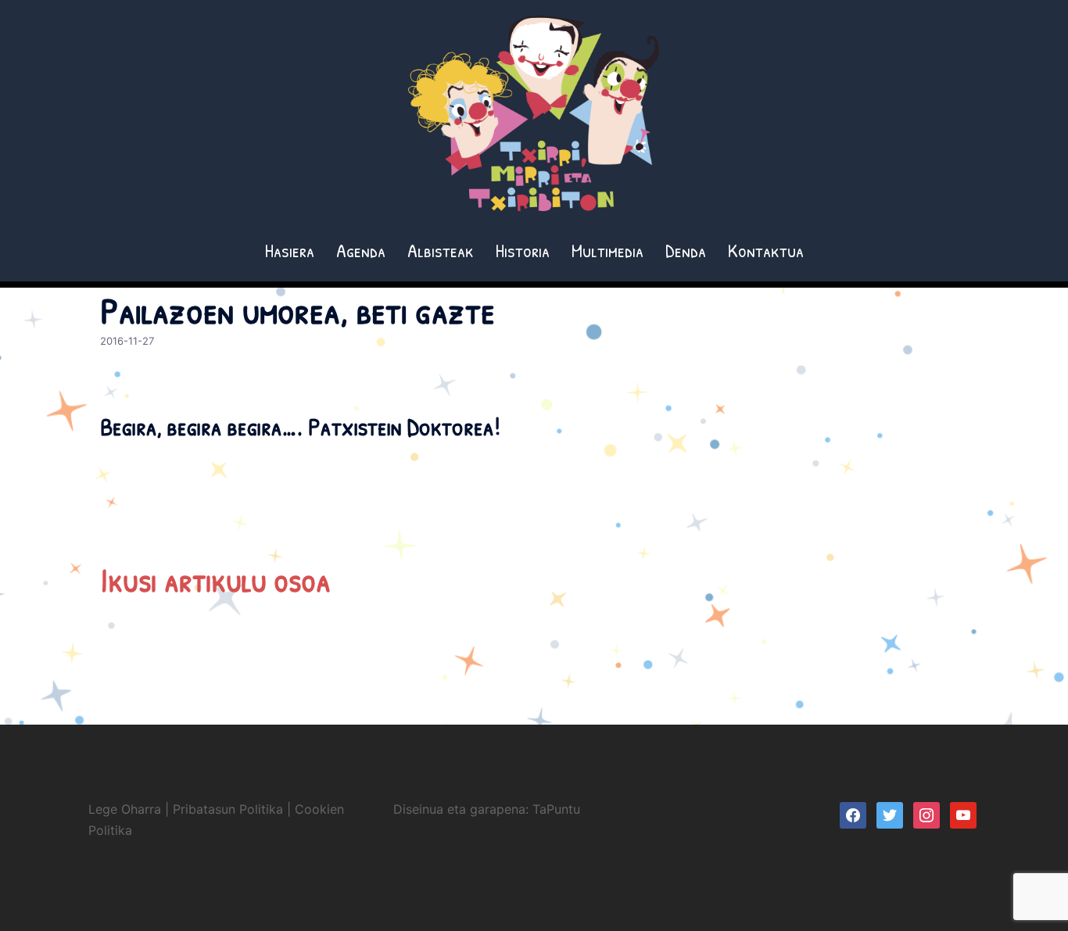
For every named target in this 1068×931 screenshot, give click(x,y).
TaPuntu (556, 809)
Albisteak (440, 250)
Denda (685, 250)
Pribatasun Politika (228, 809)
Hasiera (289, 250)
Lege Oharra (124, 809)
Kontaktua (766, 250)
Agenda (360, 250)
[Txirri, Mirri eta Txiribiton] (534, 118)
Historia (523, 250)
